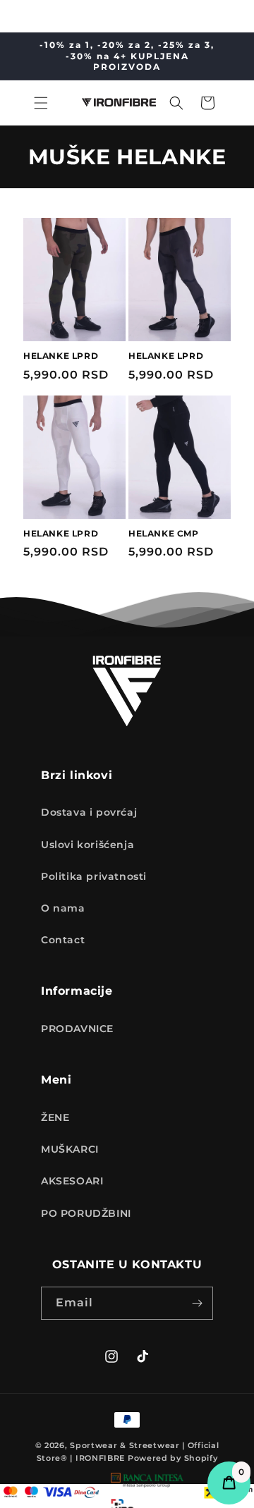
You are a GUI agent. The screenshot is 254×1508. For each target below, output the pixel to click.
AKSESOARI (72, 1181)
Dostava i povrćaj (89, 812)
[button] (40, 102)
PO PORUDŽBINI (86, 1213)
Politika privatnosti (94, 876)
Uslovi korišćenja (87, 844)
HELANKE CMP (163, 533)
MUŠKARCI (70, 1149)
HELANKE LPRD (60, 355)
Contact (63, 939)
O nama (63, 908)
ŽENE (55, 1117)
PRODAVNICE (77, 1028)
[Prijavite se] (196, 1303)
